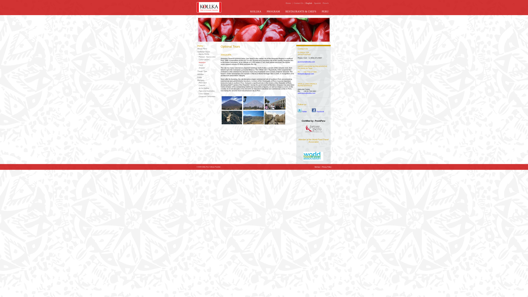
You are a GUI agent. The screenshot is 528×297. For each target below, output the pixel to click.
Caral (201, 65)
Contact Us (298, 3)
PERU (325, 11)
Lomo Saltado (204, 94)
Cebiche (202, 85)
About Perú (202, 49)
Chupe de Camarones (207, 96)
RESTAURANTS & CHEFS (300, 11)
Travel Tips (202, 71)
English (309, 3)
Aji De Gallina (204, 88)
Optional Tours (203, 52)
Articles (200, 74)
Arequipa (202, 62)
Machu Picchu (204, 54)
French (326, 3)
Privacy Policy (326, 167)
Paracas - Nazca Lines (207, 57)
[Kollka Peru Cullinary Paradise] (209, 12)
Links (199, 77)
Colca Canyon (204, 60)
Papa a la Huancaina (207, 91)
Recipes (200, 80)
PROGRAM (273, 11)
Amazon (202, 68)
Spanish (317, 3)
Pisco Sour (203, 83)
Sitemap (317, 167)
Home (288, 3)
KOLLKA (255, 11)
